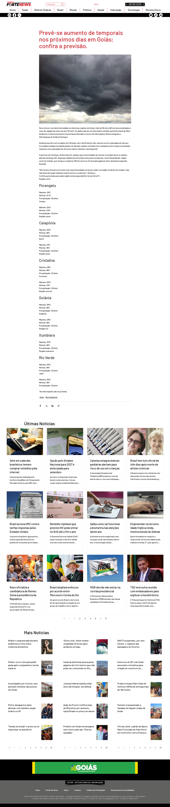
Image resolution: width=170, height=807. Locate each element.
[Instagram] (9, 15)
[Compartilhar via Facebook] (40, 406)
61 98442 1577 (132, 799)
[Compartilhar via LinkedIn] (52, 406)
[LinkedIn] (161, 15)
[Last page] (106, 618)
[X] (19, 15)
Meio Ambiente (51, 397)
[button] (55, 4)
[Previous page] (69, 618)
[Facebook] (14, 15)
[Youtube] (151, 15)
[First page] (64, 618)
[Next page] (101, 618)
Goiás (42, 397)
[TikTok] (156, 15)
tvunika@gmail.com (110, 799)
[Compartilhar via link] (58, 406)
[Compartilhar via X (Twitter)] (46, 406)
